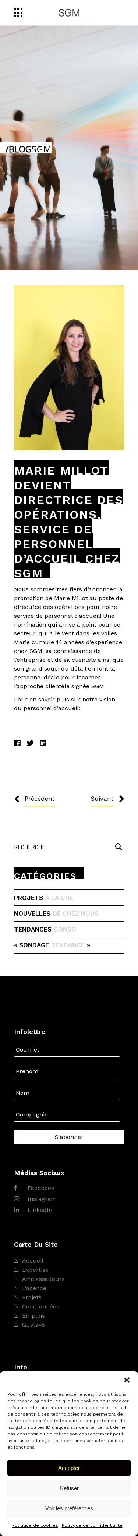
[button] (127, 1380)
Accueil (32, 1260)
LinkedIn (39, 1209)
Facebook (40, 1187)
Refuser (69, 1488)
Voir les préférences (69, 1508)
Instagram (41, 1198)
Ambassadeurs (43, 1278)
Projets (32, 1297)
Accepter (69, 1468)
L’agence (34, 1288)
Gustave (33, 1324)
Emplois (33, 1315)
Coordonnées (40, 1306)
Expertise (35, 1269)
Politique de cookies (35, 1525)
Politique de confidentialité (92, 1525)
